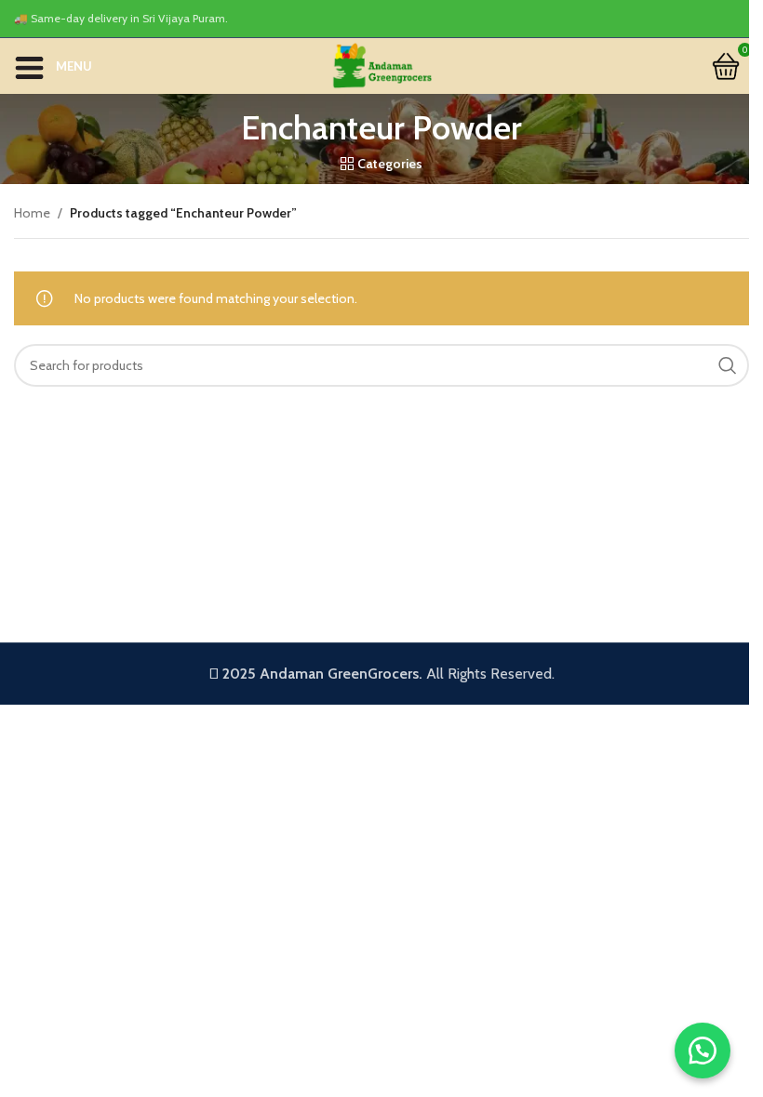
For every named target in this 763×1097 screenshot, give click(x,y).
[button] (702, 1050)
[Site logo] (381, 64)
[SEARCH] (727, 365)
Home (32, 213)
